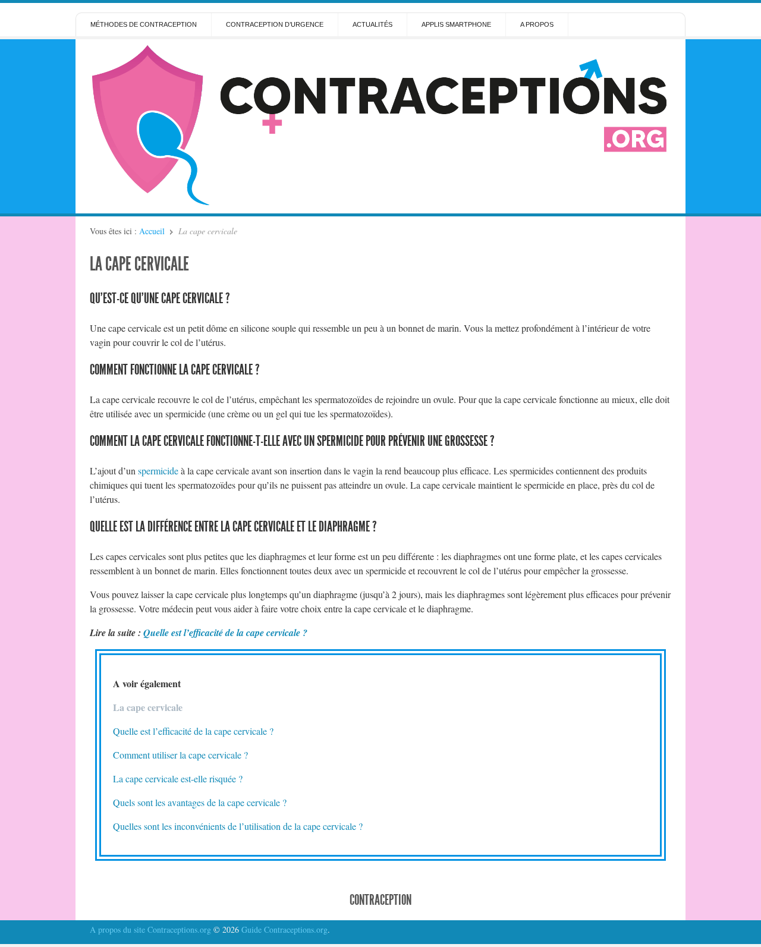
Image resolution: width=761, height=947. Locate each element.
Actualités (372, 24)
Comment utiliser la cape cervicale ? (180, 754)
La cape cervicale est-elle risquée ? (178, 778)
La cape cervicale (139, 264)
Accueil (152, 231)
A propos (537, 24)
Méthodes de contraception (143, 24)
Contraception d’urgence (274, 24)
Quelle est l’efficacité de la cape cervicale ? (225, 632)
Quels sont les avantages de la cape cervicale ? (200, 802)
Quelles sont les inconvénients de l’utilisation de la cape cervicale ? (238, 826)
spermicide (158, 470)
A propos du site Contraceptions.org (150, 929)
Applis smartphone (456, 24)
